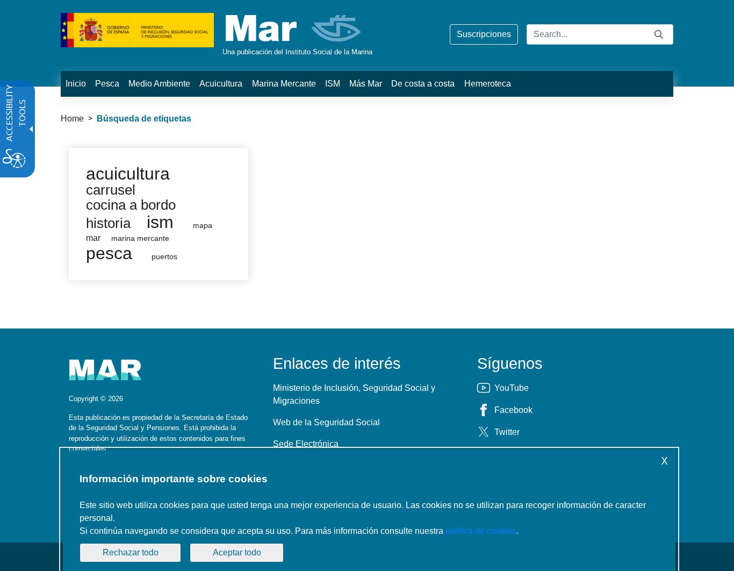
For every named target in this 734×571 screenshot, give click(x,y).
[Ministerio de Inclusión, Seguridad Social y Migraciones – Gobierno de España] (137, 29)
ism (160, 222)
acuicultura (128, 173)
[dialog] (369, 511)
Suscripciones (484, 34)
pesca (109, 253)
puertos (164, 257)
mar (93, 237)
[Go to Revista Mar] (294, 28)
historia (108, 223)
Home (72, 118)
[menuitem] (75, 84)
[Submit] (659, 34)
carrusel (110, 189)
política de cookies (480, 531)
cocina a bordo (131, 204)
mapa (202, 226)
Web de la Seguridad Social (326, 422)
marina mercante (140, 238)
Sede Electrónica (306, 443)
